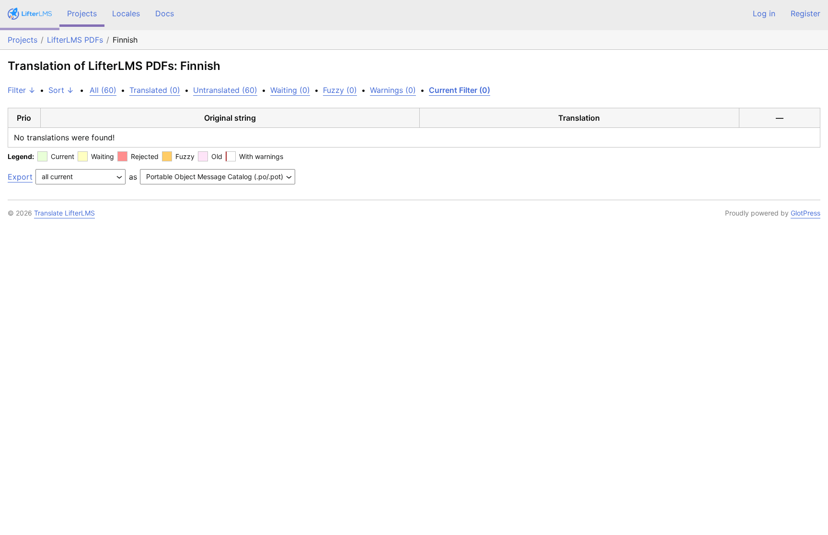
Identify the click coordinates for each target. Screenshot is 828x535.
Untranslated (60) (225, 90)
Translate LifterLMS (64, 213)
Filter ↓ (21, 90)
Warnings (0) (393, 90)
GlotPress (805, 213)
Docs (164, 13)
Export (20, 177)
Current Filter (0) (459, 90)
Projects (82, 13)
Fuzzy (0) (340, 90)
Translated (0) (154, 90)
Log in (764, 13)
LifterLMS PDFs (75, 40)
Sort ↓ (61, 90)
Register (805, 13)
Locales (126, 13)
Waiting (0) (290, 90)
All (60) (103, 90)
